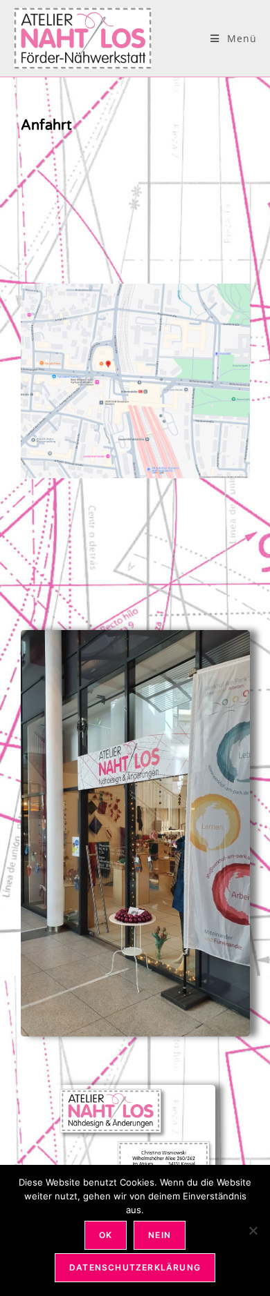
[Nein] (253, 1230)
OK (105, 1235)
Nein (159, 1235)
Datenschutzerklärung (135, 1267)
